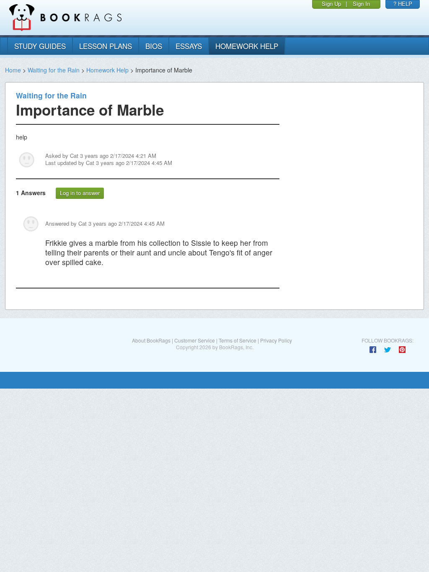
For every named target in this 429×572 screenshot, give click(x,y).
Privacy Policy (276, 340)
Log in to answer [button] (80, 193)
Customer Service (194, 340)
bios (153, 46)
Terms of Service (237, 340)
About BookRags (151, 340)
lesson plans (105, 46)
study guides (40, 46)
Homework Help (107, 70)
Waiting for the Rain (54, 70)
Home (13, 70)
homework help (246, 46)
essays (189, 46)
